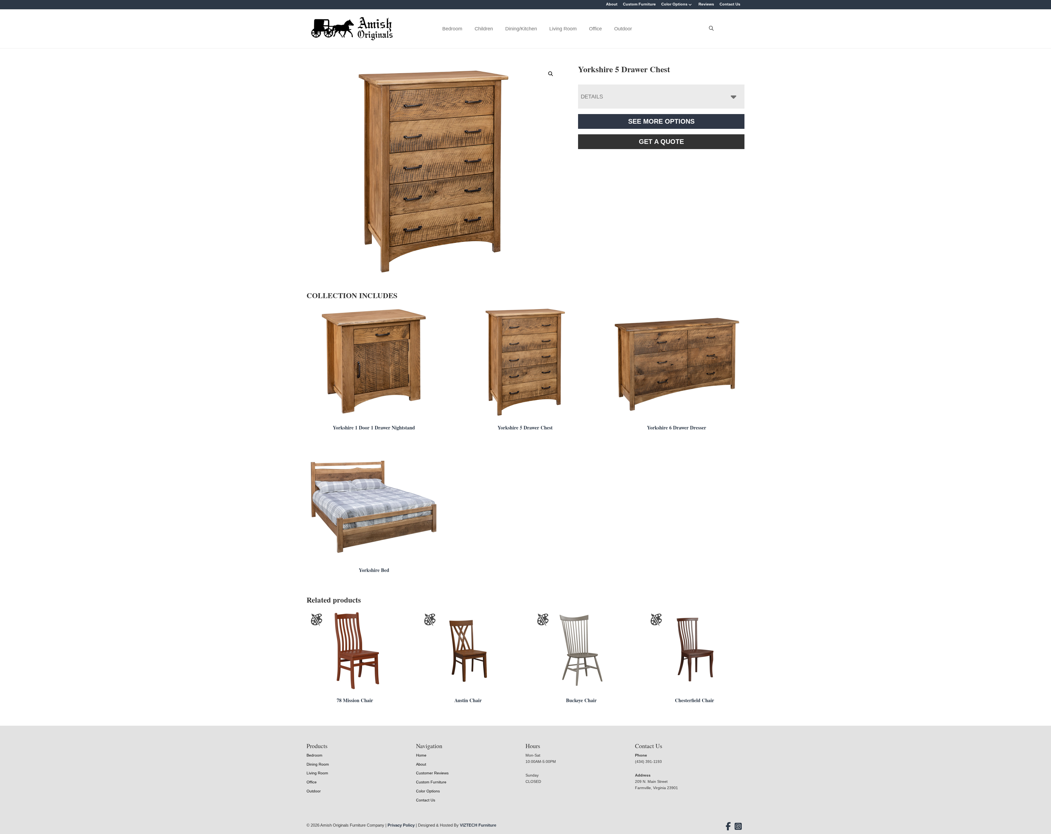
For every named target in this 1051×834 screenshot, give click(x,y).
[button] (551, 74)
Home (421, 755)
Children (484, 28)
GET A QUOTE (661, 141)
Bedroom (452, 28)
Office (595, 28)
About (611, 4)
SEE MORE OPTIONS (661, 121)
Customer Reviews (432, 773)
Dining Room (318, 764)
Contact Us (730, 4)
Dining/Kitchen (521, 28)
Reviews (706, 4)
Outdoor (623, 28)
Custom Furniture (639, 4)
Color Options (674, 4)
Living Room (563, 28)
